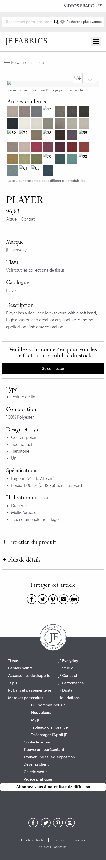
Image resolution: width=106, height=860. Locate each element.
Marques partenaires (25, 697)
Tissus (13, 660)
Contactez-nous (37, 742)
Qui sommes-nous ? (48, 705)
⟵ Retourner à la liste (24, 62)
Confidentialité (32, 840)
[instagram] (70, 826)
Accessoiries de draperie (29, 675)
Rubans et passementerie (29, 690)
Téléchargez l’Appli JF (49, 734)
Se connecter (53, 368)
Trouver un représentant (44, 749)
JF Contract (67, 675)
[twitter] (46, 826)
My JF (35, 720)
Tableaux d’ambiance (49, 727)
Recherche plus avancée (84, 22)
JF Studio (66, 668)
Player (11, 290)
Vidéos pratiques (83, 6)
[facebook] (33, 826)
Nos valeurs (41, 712)
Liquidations (69, 697)
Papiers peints (20, 668)
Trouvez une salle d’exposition (49, 757)
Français (78, 840)
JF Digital (65, 690)
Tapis (12, 683)
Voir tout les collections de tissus (35, 270)
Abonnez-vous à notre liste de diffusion (53, 786)
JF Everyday (68, 660)
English (58, 840)
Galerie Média (36, 771)
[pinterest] (58, 826)
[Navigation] (96, 41)
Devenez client (36, 764)
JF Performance (71, 683)
